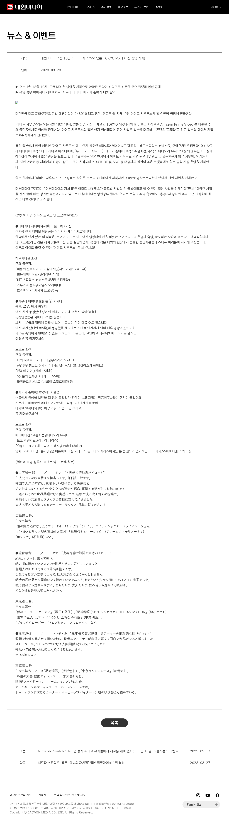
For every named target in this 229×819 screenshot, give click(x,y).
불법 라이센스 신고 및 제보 (70, 794)
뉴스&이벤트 (141, 7)
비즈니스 (90, 7)
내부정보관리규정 (20, 794)
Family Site (194, 804)
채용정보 (123, 7)
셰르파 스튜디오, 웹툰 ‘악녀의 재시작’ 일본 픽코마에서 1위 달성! (82, 763)
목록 (114, 722)
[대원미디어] (25, 7)
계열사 (42, 794)
